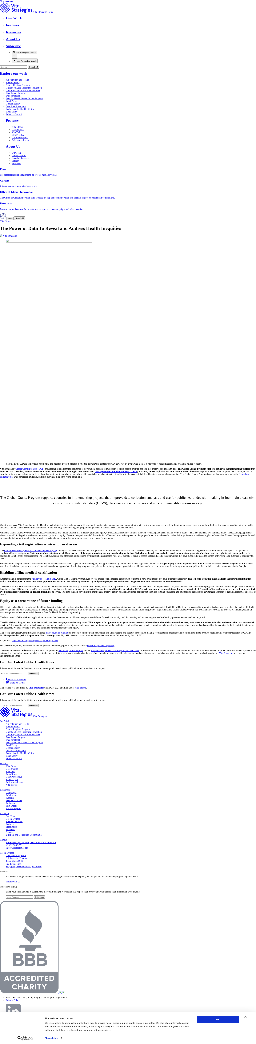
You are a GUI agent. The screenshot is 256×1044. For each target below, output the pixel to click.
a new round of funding (57, 632)
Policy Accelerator (20, 140)
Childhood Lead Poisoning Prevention (24, 87)
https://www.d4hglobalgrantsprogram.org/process (35, 640)
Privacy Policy (13, 1000)
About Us (13, 146)
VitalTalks (16, 132)
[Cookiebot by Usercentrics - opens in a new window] (25, 1038)
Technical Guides (14, 800)
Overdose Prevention (16, 106)
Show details (51, 1038)
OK (218, 1019)
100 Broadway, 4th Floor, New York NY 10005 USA (31, 842)
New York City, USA (16, 855)
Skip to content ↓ (8, 1)
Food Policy (11, 101)
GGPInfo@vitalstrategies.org (101, 645)
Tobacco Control (14, 114)
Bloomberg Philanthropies (71, 650)
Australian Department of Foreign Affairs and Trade (115, 650)
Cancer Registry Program (18, 85)
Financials (16, 163)
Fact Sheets (11, 806)
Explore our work (13, 73)
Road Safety (11, 111)
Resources (5, 790)
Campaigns (11, 792)
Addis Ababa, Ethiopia (16, 858)
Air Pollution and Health (17, 79)
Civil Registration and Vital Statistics (23, 90)
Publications (11, 795)
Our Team (16, 153)
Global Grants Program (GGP (29, 469)
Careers (9, 832)
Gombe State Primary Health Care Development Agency (30, 550)
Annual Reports (13, 808)
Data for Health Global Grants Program (24, 98)
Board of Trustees (20, 158)
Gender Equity (13, 103)
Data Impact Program (16, 93)
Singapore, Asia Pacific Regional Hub (23, 866)
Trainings (10, 803)
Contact (3, 840)
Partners (15, 160)
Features (12, 121)
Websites (10, 798)
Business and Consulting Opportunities (24, 835)
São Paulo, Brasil (14, 864)
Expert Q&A (18, 135)
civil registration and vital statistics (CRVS (116, 471)
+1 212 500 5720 (14, 845)
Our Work (4, 721)
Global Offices (19, 155)
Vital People (11, 785)
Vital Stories (17, 127)
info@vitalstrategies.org (17, 848)
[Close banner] (245, 1017)
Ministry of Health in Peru (44, 579)
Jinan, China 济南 (14, 861)
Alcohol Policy (13, 82)
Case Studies (18, 129)
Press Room (11, 774)
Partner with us (13, 881)
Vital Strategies (226, 653)
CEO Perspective (20, 137)
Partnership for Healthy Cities (20, 109)
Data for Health (13, 95)
